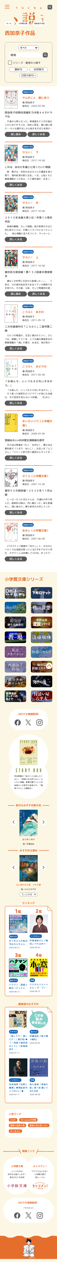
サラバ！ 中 (30, 203)
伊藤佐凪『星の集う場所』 (39, 1038)
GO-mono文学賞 (28, 1119)
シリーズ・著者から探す (27, 62)
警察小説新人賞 (17, 1125)
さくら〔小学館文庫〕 (35, 476)
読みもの (13, 936)
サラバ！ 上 (30, 257)
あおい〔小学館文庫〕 (35, 530)
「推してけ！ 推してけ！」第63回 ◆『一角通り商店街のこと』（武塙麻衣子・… (18, 1043)
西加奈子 (30, 102)
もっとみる (27, 894)
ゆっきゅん (15, 1131)
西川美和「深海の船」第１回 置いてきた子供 (39, 1087)
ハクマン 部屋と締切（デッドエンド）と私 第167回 (18, 986)
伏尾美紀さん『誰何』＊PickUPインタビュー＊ (39, 942)
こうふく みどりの (34, 366)
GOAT (13, 1119)
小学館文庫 (23, 23)
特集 (32, 980)
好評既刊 (39, 69)
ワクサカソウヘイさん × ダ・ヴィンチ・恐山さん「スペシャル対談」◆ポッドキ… (39, 986)
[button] (14, 822)
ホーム (9, 23)
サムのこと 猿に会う (35, 98)
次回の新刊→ (28, 75)
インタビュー (36, 936)
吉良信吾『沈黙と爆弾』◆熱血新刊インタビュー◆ (18, 1087)
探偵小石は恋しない (38, 1125)
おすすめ (13, 1031)
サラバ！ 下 (30, 152)
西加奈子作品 (28, 92)
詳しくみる (38, 134)
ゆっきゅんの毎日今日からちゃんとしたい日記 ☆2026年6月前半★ (18, 942)
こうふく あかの (33, 312)
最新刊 (18, 69)
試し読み (16, 134)
